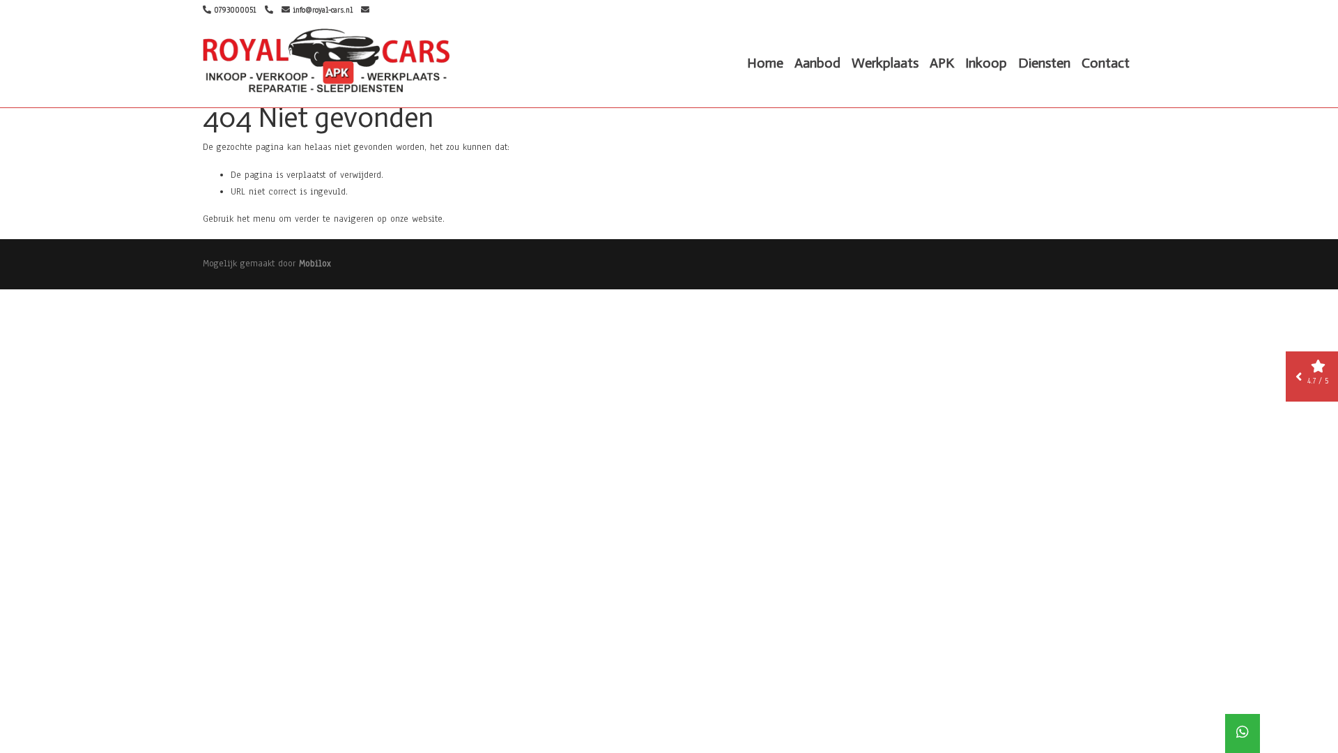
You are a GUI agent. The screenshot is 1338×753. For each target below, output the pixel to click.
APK (942, 62)
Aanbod (817, 62)
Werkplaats (885, 62)
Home (765, 62)
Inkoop (986, 62)
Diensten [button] (1044, 62)
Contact (1106, 62)
